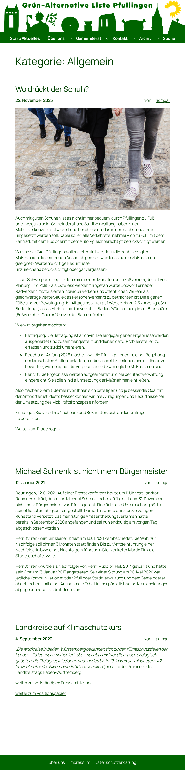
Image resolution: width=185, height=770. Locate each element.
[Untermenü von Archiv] (158, 38)
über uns (57, 762)
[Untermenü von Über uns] (71, 38)
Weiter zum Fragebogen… (38, 428)
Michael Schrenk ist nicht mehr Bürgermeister (91, 471)
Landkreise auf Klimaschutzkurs (68, 627)
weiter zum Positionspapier (40, 693)
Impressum (80, 762)
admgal (163, 100)
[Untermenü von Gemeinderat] (107, 38)
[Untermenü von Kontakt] (134, 38)
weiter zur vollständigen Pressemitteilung (54, 682)
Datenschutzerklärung (115, 762)
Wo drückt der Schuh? (52, 89)
